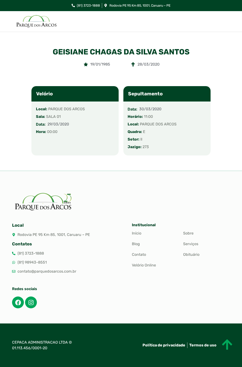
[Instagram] (31, 302)
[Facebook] (18, 302)
